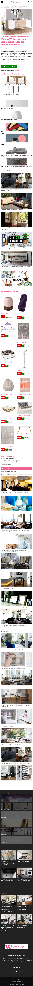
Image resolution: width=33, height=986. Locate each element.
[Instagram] (29, 2)
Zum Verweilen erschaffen (7, 588)
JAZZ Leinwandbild (23, 131)
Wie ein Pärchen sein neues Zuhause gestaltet (12, 781)
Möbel (7, 6)
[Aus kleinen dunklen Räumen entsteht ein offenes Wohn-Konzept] (24, 900)
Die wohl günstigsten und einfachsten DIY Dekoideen (15, 248)
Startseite (3, 6)
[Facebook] (26, 2)
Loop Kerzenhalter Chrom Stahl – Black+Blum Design (12, 119)
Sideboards (13, 6)
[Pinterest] (31, 2)
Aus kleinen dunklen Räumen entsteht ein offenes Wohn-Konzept (23, 908)
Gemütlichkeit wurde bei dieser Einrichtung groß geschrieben (15, 686)
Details (10, 317)
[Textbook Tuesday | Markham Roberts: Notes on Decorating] (8, 855)
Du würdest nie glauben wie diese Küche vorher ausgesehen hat (13, 189)
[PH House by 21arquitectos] (24, 855)
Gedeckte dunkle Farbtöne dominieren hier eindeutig (13, 569)
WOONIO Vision (4, 979)
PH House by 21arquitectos (24, 861)
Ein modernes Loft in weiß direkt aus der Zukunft (12, 649)
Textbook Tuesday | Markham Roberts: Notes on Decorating (7, 863)
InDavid (29, 979)
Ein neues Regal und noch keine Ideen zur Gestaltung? (14, 668)
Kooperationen (23, 979)
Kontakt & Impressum (16, 981)
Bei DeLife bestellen (9, 67)
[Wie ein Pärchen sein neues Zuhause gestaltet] (24, 919)
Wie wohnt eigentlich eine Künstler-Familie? (11, 744)
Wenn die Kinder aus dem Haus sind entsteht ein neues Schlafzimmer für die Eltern (13, 725)
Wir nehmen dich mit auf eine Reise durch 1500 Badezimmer (13, 228)
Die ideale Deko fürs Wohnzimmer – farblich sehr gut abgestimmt (16, 607)
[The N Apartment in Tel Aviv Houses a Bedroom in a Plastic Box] (24, 873)
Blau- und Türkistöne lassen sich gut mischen (11, 512)
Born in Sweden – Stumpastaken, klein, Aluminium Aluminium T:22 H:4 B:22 (16, 108)
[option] (16, 87)
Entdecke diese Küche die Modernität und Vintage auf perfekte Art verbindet (15, 267)
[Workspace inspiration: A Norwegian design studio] (8, 873)
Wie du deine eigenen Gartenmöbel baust (12, 209)
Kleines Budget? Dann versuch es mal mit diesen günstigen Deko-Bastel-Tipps (14, 287)
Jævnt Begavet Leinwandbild (25, 142)
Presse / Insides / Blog (14, 979)
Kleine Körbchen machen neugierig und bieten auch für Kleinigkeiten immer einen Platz (14, 551)
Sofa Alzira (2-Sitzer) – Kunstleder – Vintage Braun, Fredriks (13, 96)
